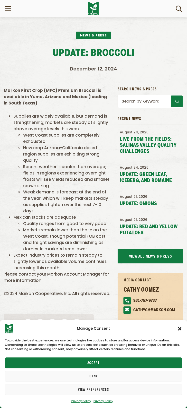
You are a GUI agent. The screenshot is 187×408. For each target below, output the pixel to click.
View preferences (93, 389)
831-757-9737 (145, 301)
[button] (179, 328)
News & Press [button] (93, 35)
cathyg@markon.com (154, 310)
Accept (93, 363)
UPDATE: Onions (138, 203)
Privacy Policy (81, 401)
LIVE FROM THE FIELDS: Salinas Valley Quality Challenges (148, 145)
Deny (93, 376)
